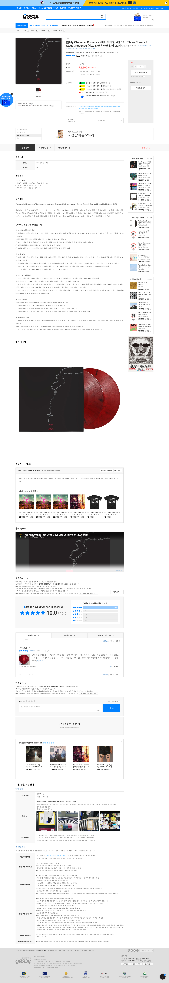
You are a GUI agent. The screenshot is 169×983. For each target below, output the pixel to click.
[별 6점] (29, 701)
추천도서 (143, 25)
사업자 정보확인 (77, 963)
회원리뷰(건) (85, 56)
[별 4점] (26, 701)
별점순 (118, 641)
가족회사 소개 (146, 950)
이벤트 (43, 25)
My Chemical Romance (73, 52)
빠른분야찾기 (21, 25)
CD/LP (24, 30)
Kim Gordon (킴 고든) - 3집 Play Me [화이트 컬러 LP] (105, 767)
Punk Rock (44, 30)
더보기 (148, 159)
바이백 (49, 25)
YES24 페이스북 (132, 950)
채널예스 (64, 25)
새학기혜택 (108, 25)
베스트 (32, 25)
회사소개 (18, 950)
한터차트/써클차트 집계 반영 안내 (52, 106)
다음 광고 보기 (153, 20)
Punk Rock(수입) (58, 30)
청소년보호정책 (52, 950)
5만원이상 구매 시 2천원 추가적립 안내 (101, 74)
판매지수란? (101, 56)
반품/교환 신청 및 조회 (52, 856)
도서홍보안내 (62, 950)
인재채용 (24, 950)
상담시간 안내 (148, 964)
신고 (48, 651)
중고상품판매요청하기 (71, 120)
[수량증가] (145, 66)
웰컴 (18, 30)
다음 (29, 640)
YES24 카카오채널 (129, 950)
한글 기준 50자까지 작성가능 (30, 707)
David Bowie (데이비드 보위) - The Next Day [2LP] (144, 195)
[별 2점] (24, 701)
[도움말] (74, 71)
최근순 (105, 641)
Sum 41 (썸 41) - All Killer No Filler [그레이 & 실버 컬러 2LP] (144, 294)
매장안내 (55, 25)
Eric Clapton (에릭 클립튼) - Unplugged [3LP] (144, 163)
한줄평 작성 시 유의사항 (119, 701)
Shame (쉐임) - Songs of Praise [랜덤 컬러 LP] (144, 304)
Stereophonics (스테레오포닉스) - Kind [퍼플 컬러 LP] (144, 185)
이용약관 (31, 950)
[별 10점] (34, 701)
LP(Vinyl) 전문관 (28, 185)
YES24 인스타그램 (137, 950)
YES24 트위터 (134, 950)
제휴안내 (77, 950)
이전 (23, 640)
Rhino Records (100, 52)
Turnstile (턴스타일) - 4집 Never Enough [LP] (144, 267)
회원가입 (128, 8)
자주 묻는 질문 (137, 964)
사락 (69, 25)
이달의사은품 (127, 25)
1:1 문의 (62, 856)
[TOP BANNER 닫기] (166, 3)
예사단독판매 (117, 25)
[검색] (102, 16)
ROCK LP (38, 185)
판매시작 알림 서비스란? (144, 76)
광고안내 (70, 950)
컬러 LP (37, 188)
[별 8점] (32, 701)
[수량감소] (135, 66)
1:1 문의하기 (126, 964)
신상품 (37, 25)
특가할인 (136, 25)
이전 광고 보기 (151, 20)
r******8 (32, 651)
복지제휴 (84, 950)
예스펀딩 (75, 25)
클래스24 (82, 25)
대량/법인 (150, 25)
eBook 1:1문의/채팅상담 (143, 961)
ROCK (33, 30)
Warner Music (90, 52)
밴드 (75, 52)
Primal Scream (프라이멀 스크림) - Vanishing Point (144, 245)
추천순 (111, 641)
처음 (20, 640)
